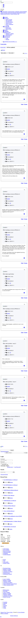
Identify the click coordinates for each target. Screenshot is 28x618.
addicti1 (8, 69)
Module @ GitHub (10, 33)
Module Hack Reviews (5, 14)
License (7, 25)
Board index (3, 47)
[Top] (24, 99)
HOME (6, 17)
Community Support (19, 11)
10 (24, 412)
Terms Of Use (9, 23)
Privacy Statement (9, 24)
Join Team (5, 591)
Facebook (5, 602)
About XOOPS (9, 19)
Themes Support (7, 12)
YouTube (5, 605)
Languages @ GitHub (7, 571)
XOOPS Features (9, 22)
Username (3, 459)
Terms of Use (3, 612)
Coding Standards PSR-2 (8, 584)
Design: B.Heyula (14, 615)
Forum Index (4, 11)
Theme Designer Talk (14, 14)
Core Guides (5, 562)
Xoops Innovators (6, 552)
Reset (7, 465)
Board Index (8, 27)
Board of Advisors (7, 551)
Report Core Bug (6, 597)
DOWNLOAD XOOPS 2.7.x (10, 41)
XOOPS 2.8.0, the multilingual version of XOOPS (13, 516)
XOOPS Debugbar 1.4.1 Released (10, 500)
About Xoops (6, 548)
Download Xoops (6, 568)
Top (2, 446)
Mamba (11, 482)
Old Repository (9, 34)
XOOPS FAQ (7, 36)
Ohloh (4, 606)
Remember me (5, 464)
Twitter (4, 607)
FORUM (6, 26)
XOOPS (6, 18)
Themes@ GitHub (7, 570)
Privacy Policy (10, 612)
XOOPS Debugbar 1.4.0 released (10, 526)
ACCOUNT (7, 37)
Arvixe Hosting (21, 612)
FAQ (4, 560)
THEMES (6, 31)
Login (7, 38)
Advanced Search (4, 451)
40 (10, 73)
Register (7, 39)
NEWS (5, 30)
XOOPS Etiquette (7, 554)
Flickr (4, 604)
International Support (21, 12)
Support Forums (6, 572)
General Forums (11, 11)
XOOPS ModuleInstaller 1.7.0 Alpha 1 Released (12, 521)
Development (14, 12)
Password (2, 461)
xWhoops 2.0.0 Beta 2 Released (9, 505)
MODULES (7, 32)
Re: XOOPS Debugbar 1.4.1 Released (10, 479)
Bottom (3, 50)
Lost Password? (17, 467)
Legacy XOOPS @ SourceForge (10, 583)
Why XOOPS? (9, 20)
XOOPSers (5, 553)
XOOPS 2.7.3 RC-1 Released (9, 495)
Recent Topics (9, 29)
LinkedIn (5, 603)
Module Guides (6, 563)
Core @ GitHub (6, 579)
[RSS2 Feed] (4, 613)
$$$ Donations (6, 590)
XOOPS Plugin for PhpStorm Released (11, 490)
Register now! (10, 467)
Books (4, 559)
